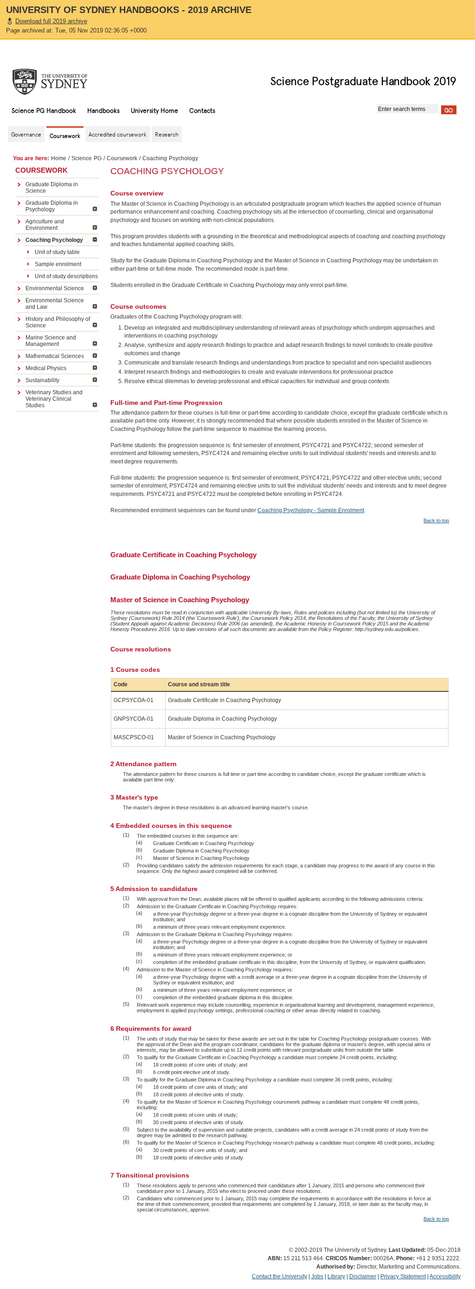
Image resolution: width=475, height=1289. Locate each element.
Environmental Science (55, 288)
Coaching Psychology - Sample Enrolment (310, 510)
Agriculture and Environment (45, 224)
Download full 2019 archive (51, 21)
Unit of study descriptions (66, 276)
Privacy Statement (403, 1276)
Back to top (436, 520)
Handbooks (103, 110)
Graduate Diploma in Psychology (52, 206)
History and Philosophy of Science (58, 322)
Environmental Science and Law (55, 303)
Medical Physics (46, 368)
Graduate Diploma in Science (52, 187)
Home (58, 158)
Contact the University (279, 1276)
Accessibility (445, 1276)
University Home (154, 110)
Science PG (86, 158)
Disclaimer (362, 1276)
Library (336, 1276)
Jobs (317, 1276)
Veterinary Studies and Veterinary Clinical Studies (54, 399)
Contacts (202, 110)
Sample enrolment (58, 264)
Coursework (122, 158)
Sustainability (42, 380)
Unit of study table (57, 252)
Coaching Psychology (54, 240)
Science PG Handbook (44, 110)
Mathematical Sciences (55, 356)
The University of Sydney (59, 82)
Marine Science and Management (51, 340)
